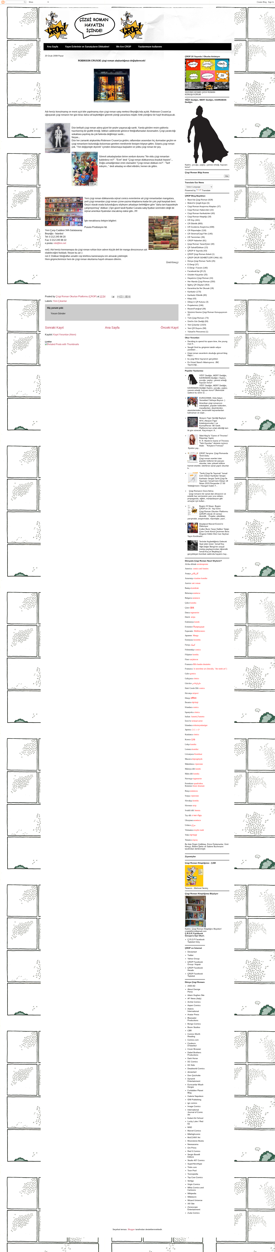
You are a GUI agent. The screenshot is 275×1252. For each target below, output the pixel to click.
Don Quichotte (194, 1075)
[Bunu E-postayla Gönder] (118, 296)
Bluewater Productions (192, 1019)
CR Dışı (191, 220)
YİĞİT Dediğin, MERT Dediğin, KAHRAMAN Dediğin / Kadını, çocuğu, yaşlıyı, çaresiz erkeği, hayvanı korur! (213, 379)
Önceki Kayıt (169, 327)
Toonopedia (192, 1174)
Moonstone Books (195, 1141)
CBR (189, 1030)
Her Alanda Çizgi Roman (198, 281)
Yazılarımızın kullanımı (150, 46)
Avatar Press (193, 1014)
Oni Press (191, 1148)
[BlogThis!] (121, 296)
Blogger (131, 1229)
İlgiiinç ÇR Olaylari (195, 285)
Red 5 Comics (193, 1151)
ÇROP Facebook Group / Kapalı (195, 963)
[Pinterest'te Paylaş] (129, 296)
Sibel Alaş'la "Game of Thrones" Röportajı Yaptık (213, 436)
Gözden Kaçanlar (195, 274)
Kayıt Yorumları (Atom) (64, 334)
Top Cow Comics (195, 1177)
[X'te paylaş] (123, 296)
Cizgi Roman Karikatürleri (199, 213)
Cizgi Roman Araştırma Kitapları (201, 206)
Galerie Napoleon (195, 1096)
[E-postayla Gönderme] (113, 296)
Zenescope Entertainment (193, 1208)
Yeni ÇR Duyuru (194, 328)
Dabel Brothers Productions (194, 1053)
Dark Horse (192, 1058)
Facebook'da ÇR (195, 271)
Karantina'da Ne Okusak (198, 288)
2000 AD (191, 986)
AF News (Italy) (194, 998)
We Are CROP (123, 46)
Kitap (189, 298)
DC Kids (191, 1065)
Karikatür (191, 292)
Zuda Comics (193, 1213)
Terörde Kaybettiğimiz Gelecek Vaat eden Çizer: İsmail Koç (213, 542)
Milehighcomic (193, 1134)
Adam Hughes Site (195, 995)
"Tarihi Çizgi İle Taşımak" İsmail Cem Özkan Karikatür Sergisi (213, 474)
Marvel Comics (194, 1131)
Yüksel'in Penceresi (196, 331)
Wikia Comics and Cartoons (195, 1188)
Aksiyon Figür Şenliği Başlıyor (212, 418)
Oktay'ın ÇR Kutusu (196, 302)
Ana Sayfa (52, 46)
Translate (206, 190)
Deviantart (192, 952)
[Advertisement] (61, 354)
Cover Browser (194, 1049)
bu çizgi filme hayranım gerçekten (202, 359)
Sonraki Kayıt (54, 327)
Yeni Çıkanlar (60, 301)
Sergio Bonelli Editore (193, 1155)
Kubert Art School (195, 1118)
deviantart (192, 1072)
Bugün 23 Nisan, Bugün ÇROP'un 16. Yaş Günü (210, 507)
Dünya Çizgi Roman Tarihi (199, 261)
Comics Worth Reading (193, 1035)
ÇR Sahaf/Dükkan (195, 247)
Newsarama (192, 1144)
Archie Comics (194, 1002)
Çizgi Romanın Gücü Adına (201, 491)
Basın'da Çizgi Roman (197, 200)
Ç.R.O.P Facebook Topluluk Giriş (196, 940)
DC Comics (192, 1061)
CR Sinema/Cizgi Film (197, 233)
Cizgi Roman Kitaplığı (197, 216)
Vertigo (190, 1181)
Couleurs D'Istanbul (192, 1044)
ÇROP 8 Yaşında (195, 251)
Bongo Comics (194, 1024)
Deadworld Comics (196, 1068)
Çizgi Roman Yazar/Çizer (198, 244)
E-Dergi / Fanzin (194, 268)
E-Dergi (190, 264)
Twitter (190, 955)
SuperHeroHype (194, 1164)
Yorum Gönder (58, 313)
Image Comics (194, 1106)
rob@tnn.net (60, 243)
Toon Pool (192, 1170)
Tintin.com (192, 1167)
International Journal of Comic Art (195, 1112)
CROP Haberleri (194, 240)
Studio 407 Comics (196, 1160)
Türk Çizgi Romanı (195, 318)
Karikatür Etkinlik (195, 295)
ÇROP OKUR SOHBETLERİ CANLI (203, 257)
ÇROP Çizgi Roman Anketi (199, 254)
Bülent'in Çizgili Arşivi (196, 203)
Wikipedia (191, 1193)
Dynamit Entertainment (193, 1080)
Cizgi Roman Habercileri (198, 210)
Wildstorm (192, 1197)
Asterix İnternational (193, 1010)
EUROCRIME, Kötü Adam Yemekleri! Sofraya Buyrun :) (212, 399)
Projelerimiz (192, 305)
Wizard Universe (194, 1200)
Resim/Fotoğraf (194, 309)
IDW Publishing (194, 1099)
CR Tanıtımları (194, 237)
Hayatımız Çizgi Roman (198, 278)
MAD (189, 1127)
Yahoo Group (193, 958)
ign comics (192, 1103)
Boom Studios (193, 1027)
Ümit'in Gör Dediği (195, 321)
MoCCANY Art (193, 1137)
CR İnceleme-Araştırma (198, 227)
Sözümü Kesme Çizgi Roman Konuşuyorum (207, 312)
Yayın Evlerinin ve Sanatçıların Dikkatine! (87, 46)
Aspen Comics (194, 1005)
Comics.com (193, 1040)
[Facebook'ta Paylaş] (126, 296)
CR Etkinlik (192, 223)
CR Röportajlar (194, 230)
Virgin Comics (193, 1184)
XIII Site (191, 1203)
